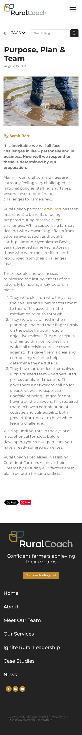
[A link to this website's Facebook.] (9, 689)
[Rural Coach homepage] (36, 9)
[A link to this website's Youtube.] (22, 689)
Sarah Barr (51, 209)
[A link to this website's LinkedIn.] (15, 689)
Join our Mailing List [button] (41, 575)
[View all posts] (4, 34)
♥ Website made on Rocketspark (31, 720)
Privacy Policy (58, 717)
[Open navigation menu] (72, 9)
